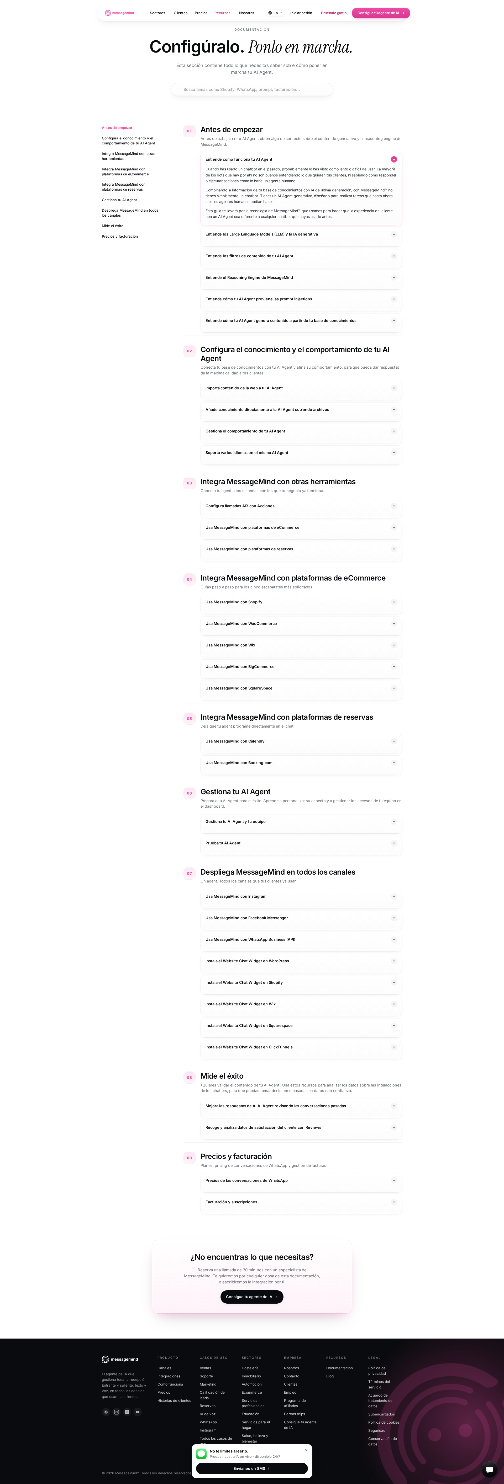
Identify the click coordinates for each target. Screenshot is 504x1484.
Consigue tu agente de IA (378, 13)
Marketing (208, 1384)
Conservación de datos (382, 1441)
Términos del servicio (379, 1384)
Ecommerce (252, 1392)
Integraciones (169, 1376)
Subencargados (381, 1414)
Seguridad (376, 1430)
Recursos (222, 13)
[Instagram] (116, 1412)
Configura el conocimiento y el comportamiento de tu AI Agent (128, 140)
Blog (330, 1376)
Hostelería (250, 1368)
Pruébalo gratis (333, 13)
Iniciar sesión (301, 13)
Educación (250, 1414)
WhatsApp (208, 1422)
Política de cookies (384, 1422)
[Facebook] (106, 1412)
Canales (164, 1368)
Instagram (208, 1430)
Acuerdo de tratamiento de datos (380, 1400)
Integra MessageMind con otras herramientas (128, 156)
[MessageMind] (119, 13)
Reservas (208, 1406)
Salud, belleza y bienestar (255, 1438)
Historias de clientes (174, 1400)
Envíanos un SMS (249, 1468)
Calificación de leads (212, 1395)
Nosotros (246, 13)
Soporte (206, 1376)
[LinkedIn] (127, 1412)
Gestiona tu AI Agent (119, 200)
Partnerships (294, 1414)
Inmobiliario (251, 1376)
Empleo (290, 1392)
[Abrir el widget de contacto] (489, 1469)
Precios (201, 13)
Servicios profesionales (253, 1403)
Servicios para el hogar (256, 1425)
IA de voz (208, 1414)
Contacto (291, 1376)
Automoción (252, 1384)
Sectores (157, 13)
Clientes (180, 13)
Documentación (339, 1368)
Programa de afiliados (295, 1403)
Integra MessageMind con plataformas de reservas (123, 187)
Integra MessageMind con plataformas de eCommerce (125, 171)
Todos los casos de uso (216, 1441)
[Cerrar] (306, 1450)
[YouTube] (137, 1412)
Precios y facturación (120, 236)
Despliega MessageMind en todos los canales (130, 212)
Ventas (205, 1368)
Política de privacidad (377, 1371)
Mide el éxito (112, 226)
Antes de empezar (117, 128)
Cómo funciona (170, 1384)
